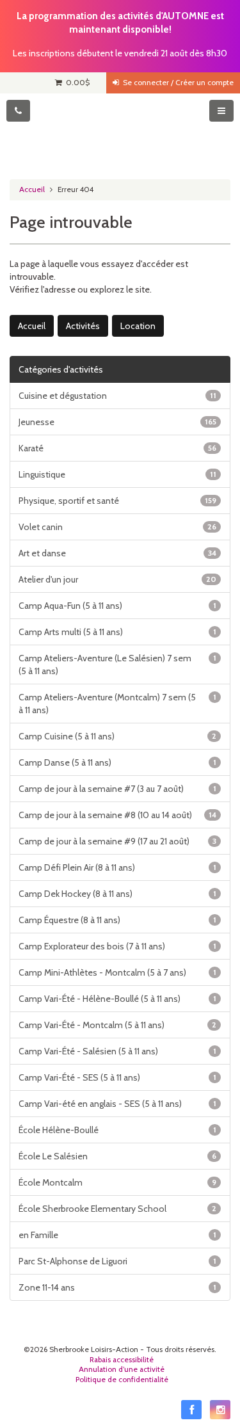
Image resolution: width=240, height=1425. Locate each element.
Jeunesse (117, 422)
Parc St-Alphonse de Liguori (117, 1261)
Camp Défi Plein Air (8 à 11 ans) (117, 867)
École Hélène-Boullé (117, 1130)
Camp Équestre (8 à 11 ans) (117, 920)
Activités (83, 326)
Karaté (117, 448)
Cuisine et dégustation (117, 395)
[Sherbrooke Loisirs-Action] (120, 131)
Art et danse (117, 553)
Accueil (32, 189)
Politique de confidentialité (122, 1379)
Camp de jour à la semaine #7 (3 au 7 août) (117, 788)
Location (138, 326)
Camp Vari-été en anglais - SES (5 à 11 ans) (117, 1103)
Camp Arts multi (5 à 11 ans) (117, 632)
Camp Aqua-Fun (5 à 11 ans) (117, 605)
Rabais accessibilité (122, 1359)
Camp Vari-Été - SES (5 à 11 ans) (117, 1077)
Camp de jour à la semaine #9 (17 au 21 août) (117, 841)
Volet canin (117, 527)
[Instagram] (220, 1409)
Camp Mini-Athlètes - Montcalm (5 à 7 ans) (117, 972)
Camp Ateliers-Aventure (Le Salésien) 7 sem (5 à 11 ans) (117, 664)
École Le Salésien (117, 1156)
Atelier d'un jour (117, 579)
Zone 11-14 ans (117, 1287)
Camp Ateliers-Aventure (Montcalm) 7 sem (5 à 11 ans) (117, 703)
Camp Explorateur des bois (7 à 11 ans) (117, 946)
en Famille (117, 1235)
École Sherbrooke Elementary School (117, 1208)
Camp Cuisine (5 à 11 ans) (117, 736)
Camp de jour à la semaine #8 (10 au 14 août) (117, 815)
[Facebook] (191, 1409)
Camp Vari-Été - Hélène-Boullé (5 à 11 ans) (117, 998)
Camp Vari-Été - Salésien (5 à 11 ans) (117, 1051)
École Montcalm (117, 1182)
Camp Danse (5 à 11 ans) (117, 762)
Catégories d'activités (61, 369)
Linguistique (117, 474)
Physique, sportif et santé (117, 500)
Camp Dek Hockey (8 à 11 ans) (117, 893)
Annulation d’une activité (121, 1369)
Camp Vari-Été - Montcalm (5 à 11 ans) (117, 1025)
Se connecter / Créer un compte (176, 82)
